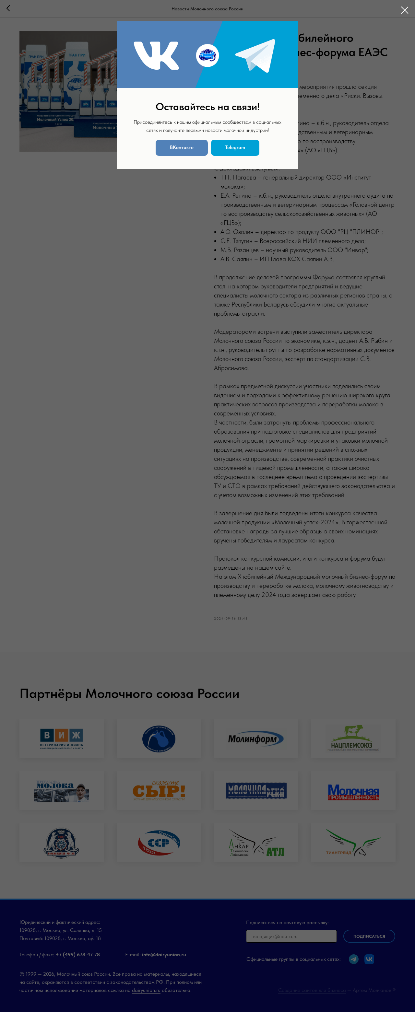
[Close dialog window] (405, 10)
